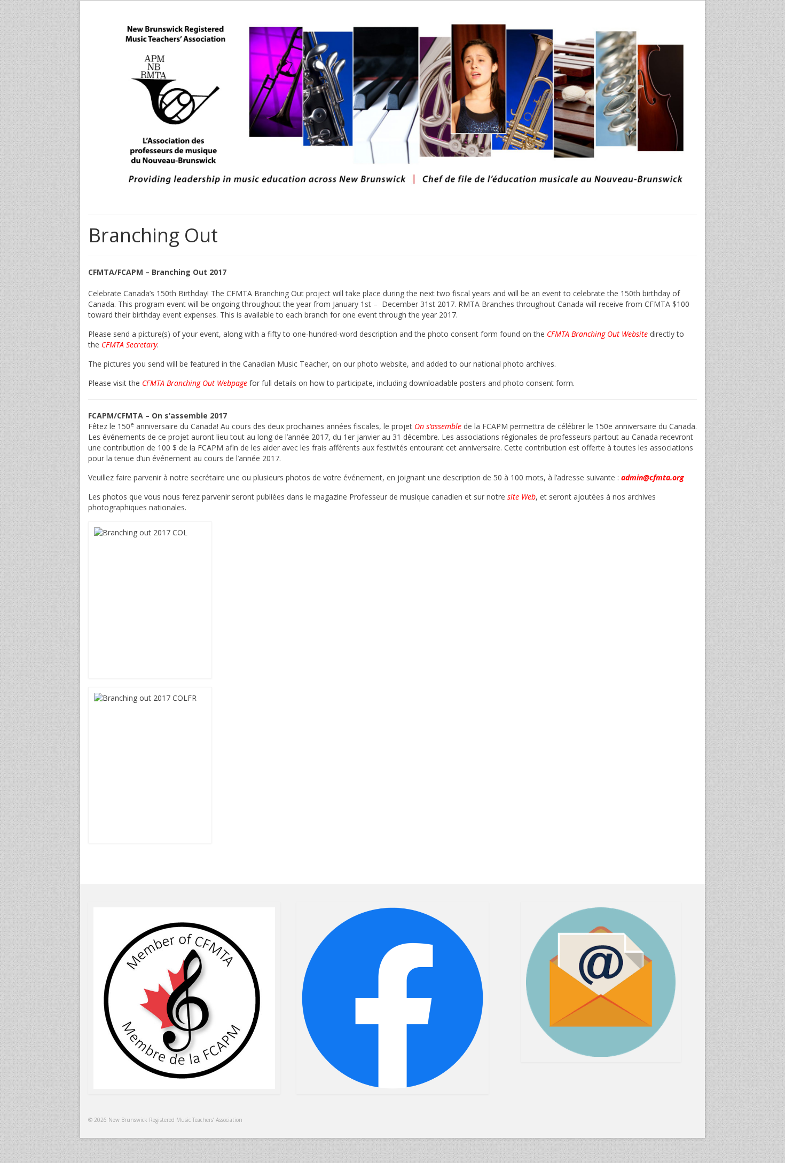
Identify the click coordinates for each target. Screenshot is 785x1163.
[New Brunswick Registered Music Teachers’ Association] (392, 105)
